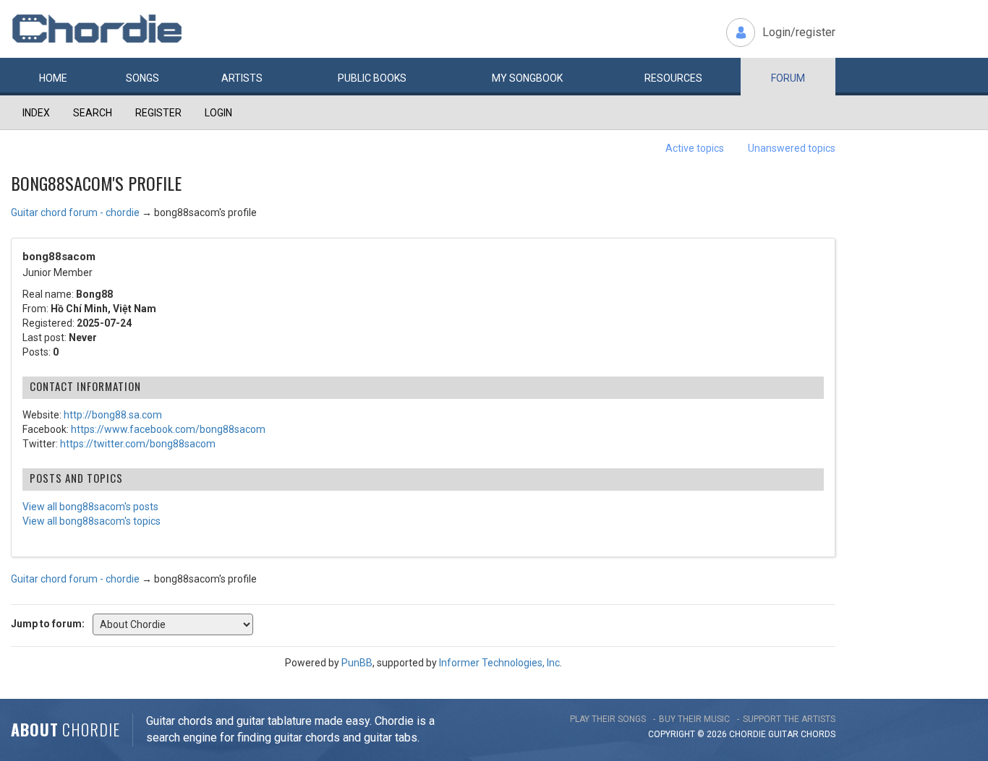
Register (158, 113)
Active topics (694, 148)
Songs (142, 78)
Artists (242, 78)
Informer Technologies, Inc (499, 662)
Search (92, 113)
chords (818, 734)
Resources (673, 78)
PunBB (356, 662)
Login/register (798, 32)
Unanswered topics (791, 148)
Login (218, 113)
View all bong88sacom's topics (91, 521)
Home (53, 78)
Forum (788, 78)
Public (372, 78)
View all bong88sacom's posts (90, 506)
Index (36, 113)
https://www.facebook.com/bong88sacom (168, 429)
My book (527, 78)
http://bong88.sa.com (113, 415)
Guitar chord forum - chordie (75, 212)
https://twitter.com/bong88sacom (138, 444)
